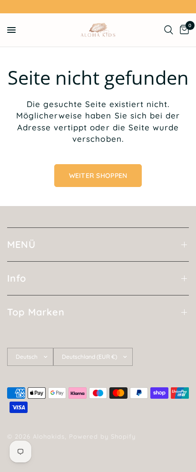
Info (16, 278)
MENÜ (21, 244)
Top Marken (36, 312)
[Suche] (168, 30)
